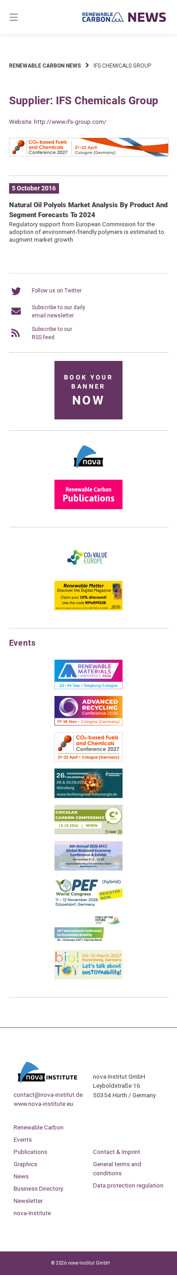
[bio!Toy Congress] (88, 977)
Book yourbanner (88, 391)
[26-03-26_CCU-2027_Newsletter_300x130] (88, 760)
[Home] (124, 17)
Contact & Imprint (116, 1151)
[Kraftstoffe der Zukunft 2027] (88, 941)
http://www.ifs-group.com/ (70, 121)
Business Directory (38, 1188)
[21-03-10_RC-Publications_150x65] (88, 507)
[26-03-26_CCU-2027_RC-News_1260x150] (88, 154)
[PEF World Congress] (88, 905)
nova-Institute (32, 1213)
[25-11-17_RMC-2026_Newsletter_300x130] (88, 687)
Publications (30, 1151)
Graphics (25, 1164)
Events (23, 1139)
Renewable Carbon (39, 1127)
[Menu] (25, 17)
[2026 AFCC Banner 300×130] (88, 869)
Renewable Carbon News (45, 66)
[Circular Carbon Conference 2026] (88, 832)
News (21, 1176)
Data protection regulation (128, 1185)
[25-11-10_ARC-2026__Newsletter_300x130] (88, 723)
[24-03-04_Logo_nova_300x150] (88, 471)
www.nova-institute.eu (43, 1103)
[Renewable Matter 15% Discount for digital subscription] (88, 608)
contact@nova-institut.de (48, 1094)
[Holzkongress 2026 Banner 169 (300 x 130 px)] (88, 796)
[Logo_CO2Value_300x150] (88, 572)
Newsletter (28, 1200)
